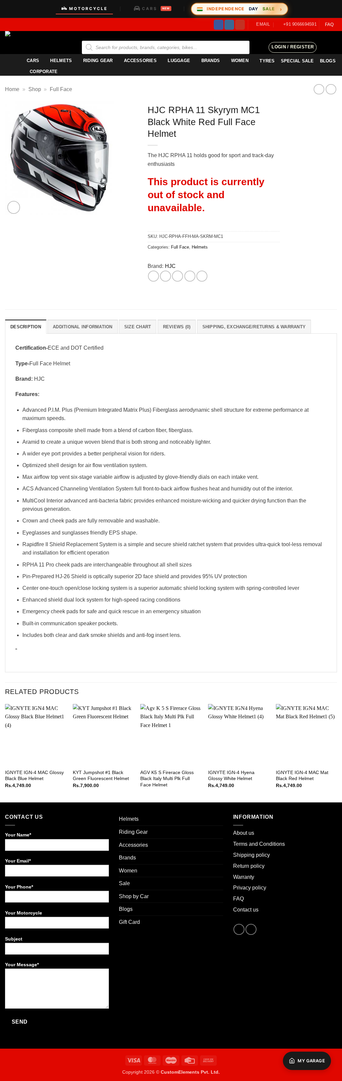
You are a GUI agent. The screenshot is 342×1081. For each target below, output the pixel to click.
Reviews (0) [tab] (177, 326)
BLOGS (328, 60)
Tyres (267, 60)
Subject (13, 939)
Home (12, 89)
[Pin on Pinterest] (189, 276)
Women (239, 60)
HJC (170, 266)
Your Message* (22, 964)
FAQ (329, 24)
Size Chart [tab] (137, 326)
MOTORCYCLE (88, 8)
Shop (34, 89)
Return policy (249, 866)
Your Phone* (19, 886)
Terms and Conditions (259, 844)
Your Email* (18, 860)
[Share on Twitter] (165, 276)
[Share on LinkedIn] (201, 276)
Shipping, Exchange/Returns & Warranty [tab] (254, 326)
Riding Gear (98, 60)
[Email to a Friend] (177, 276)
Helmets (61, 60)
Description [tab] (25, 326)
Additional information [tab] (83, 326)
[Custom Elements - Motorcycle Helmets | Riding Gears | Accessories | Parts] (38, 42)
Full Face (61, 89)
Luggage (179, 60)
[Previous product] (331, 89)
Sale (124, 883)
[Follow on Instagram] (229, 25)
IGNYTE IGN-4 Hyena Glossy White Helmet (231, 775)
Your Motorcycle (23, 913)
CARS (156, 8)
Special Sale (297, 60)
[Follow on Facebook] (218, 25)
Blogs (126, 909)
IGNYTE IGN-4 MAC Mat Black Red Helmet (302, 775)
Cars (33, 60)
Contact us (246, 910)
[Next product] (319, 89)
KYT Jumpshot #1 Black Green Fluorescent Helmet (101, 775)
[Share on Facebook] (153, 276)
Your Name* (18, 834)
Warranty (243, 877)
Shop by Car (134, 896)
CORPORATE (43, 71)
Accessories (140, 60)
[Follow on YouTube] (240, 25)
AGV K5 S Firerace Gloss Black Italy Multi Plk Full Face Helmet (167, 778)
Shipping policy (251, 855)
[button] (293, 47)
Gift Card (129, 922)
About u (242, 833)
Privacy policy (249, 887)
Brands (210, 60)
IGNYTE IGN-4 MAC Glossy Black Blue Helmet (34, 775)
